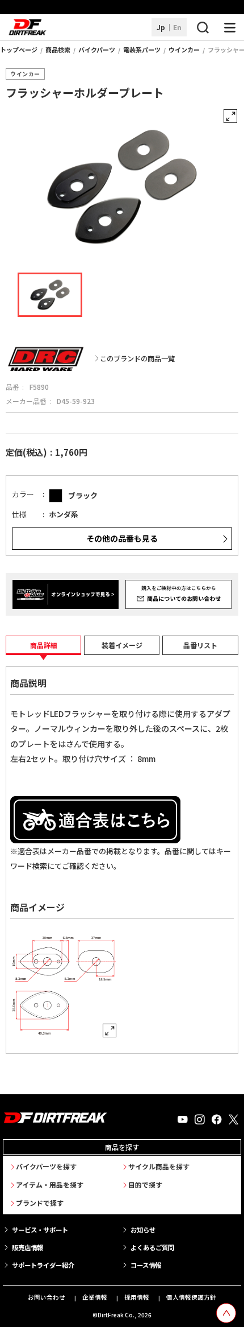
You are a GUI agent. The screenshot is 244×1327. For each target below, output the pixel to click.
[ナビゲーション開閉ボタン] (229, 27)
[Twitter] (233, 1120)
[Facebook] (217, 1120)
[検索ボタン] (202, 27)
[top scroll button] (226, 1313)
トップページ (18, 49)
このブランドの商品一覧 (137, 359)
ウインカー (184, 49)
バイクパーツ (96, 49)
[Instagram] (200, 1120)
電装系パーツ (142, 49)
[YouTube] (183, 1120)
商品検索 (57, 49)
